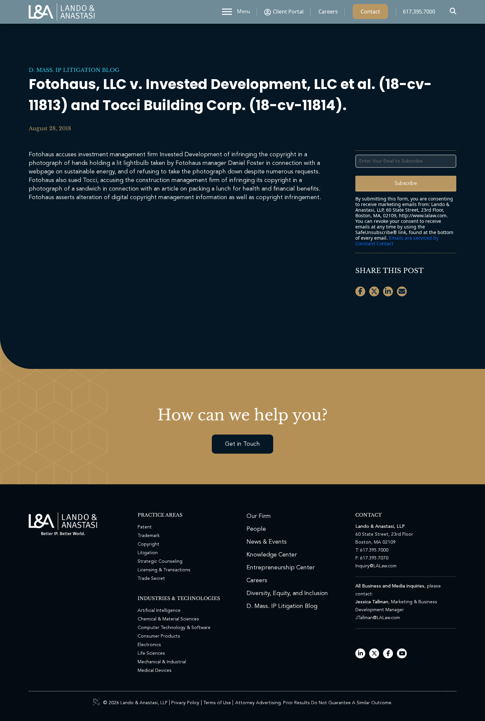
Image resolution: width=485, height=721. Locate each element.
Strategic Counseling (160, 561)
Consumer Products (159, 636)
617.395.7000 (419, 11)
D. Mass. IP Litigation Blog (74, 70)
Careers (328, 11)
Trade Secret (151, 578)
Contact (370, 11)
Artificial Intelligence (159, 610)
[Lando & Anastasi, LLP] (62, 11)
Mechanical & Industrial (162, 662)
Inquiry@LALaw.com (376, 566)
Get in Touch (242, 444)
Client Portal (288, 11)
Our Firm (258, 516)
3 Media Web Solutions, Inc (96, 702)
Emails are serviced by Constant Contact (396, 241)
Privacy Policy (185, 703)
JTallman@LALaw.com (377, 618)
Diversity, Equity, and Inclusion (287, 593)
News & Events (266, 542)
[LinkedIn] (360, 654)
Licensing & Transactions (164, 570)
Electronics (149, 645)
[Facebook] (388, 654)
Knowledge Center (271, 555)
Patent (145, 527)
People (256, 529)
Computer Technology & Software (174, 627)
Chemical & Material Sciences (168, 619)
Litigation (148, 553)
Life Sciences (151, 653)
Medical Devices (155, 670)
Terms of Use (217, 703)
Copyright (148, 544)
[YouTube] (402, 654)
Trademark (149, 535)
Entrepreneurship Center (280, 568)
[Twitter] (374, 654)
